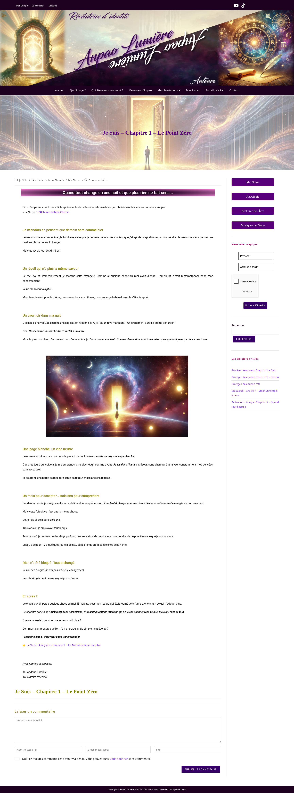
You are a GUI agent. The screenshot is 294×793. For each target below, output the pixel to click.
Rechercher (238, 325)
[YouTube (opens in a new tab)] (235, 5)
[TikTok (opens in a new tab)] (242, 5)
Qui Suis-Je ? (78, 90)
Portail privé (214, 90)
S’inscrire (53, 6)
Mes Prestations (168, 90)
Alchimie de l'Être (253, 211)
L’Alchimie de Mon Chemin (48, 180)
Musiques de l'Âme (253, 225)
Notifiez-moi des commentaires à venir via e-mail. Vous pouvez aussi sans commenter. (86, 759)
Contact (234, 90)
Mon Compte (22, 6)
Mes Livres (193, 90)
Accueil (59, 90)
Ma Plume (74, 180)
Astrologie (252, 196)
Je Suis (23, 180)
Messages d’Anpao (140, 90)
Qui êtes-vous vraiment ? (107, 90)
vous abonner (119, 759)
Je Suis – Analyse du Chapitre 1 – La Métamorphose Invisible (64, 645)
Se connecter (37, 6)
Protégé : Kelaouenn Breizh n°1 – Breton (255, 377)
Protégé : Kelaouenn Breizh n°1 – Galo (254, 370)
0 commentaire (98, 180)
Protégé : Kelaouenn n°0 (246, 384)
